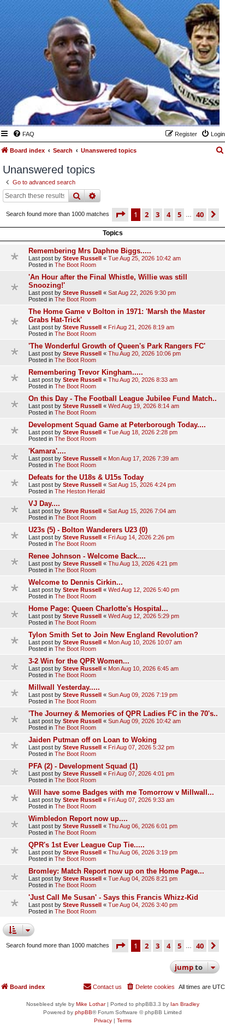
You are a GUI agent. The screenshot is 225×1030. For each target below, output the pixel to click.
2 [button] (147, 214)
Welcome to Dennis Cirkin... (75, 582)
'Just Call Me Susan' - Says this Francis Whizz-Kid (113, 897)
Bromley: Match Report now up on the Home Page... (116, 871)
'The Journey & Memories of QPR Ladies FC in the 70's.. (123, 713)
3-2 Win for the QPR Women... (78, 661)
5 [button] (179, 214)
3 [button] (157, 214)
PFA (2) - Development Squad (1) (83, 766)
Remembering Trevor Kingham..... (85, 372)
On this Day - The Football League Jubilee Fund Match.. (122, 398)
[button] (120, 214)
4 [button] (168, 214)
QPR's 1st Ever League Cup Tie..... (86, 845)
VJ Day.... (44, 503)
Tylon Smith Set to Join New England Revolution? (113, 635)
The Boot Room (75, 264)
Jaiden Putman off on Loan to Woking (92, 740)
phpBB (83, 1012)
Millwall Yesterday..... (64, 687)
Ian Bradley (184, 1004)
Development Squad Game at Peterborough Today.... (117, 425)
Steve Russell (82, 258)
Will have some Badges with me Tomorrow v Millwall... (121, 792)
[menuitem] (23, 134)
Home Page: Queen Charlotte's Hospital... (98, 608)
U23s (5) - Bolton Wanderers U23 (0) (87, 530)
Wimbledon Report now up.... (78, 818)
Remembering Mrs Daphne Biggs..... (89, 251)
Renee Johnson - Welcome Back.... (87, 556)
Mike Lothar (90, 1004)
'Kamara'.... (47, 451)
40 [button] (200, 214)
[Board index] (157, 110)
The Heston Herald (80, 491)
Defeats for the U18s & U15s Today (86, 477)
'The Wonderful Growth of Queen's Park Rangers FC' (116, 346)
